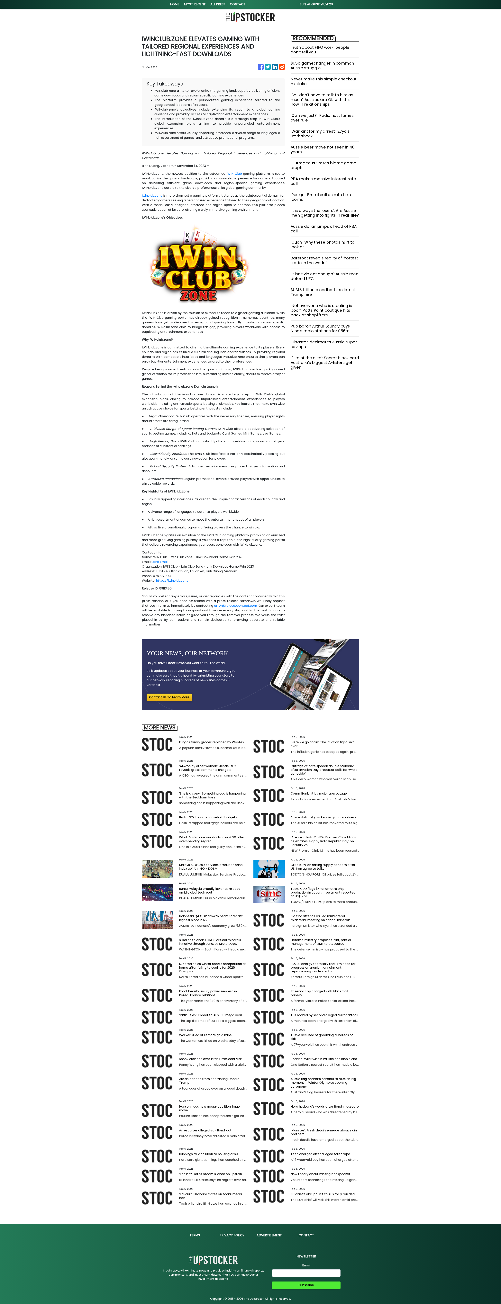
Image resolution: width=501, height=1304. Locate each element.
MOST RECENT (195, 4)
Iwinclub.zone (152, 195)
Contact (306, 1235)
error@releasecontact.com (235, 605)
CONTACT (237, 4)
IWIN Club (234, 173)
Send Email (159, 562)
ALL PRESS (217, 4)
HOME (174, 4)
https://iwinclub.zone (172, 580)
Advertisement (269, 1235)
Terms (195, 1235)
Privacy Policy (232, 1235)
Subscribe (306, 1285)
